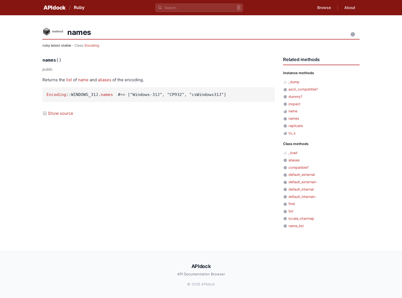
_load (293, 153)
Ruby (79, 7)
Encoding (92, 45)
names (107, 94)
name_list (296, 226)
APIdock (54, 7)
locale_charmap (301, 218)
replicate (296, 126)
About (349, 7)
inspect (295, 104)
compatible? (298, 167)
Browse (324, 7)
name (83, 79)
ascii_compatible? (303, 89)
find (292, 204)
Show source (60, 113)
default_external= (303, 182)
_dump (294, 82)
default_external (302, 175)
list (69, 79)
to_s (292, 133)
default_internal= (302, 197)
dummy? (295, 97)
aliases (104, 79)
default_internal (301, 189)
